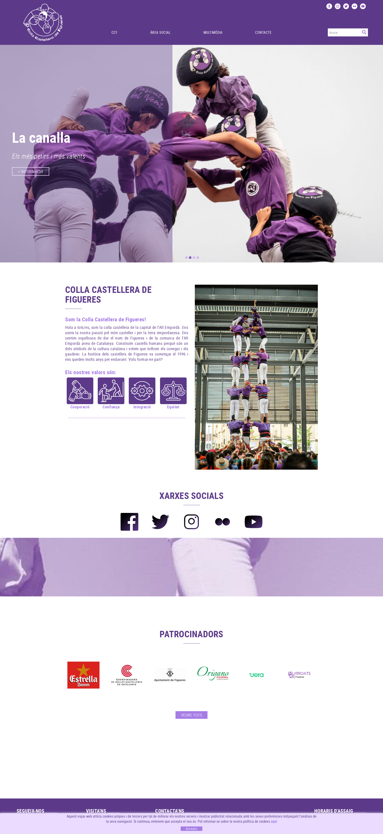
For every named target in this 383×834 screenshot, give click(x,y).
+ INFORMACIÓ (30, 175)
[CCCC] (127, 675)
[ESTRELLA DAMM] (83, 675)
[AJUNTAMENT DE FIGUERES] (170, 675)
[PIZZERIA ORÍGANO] (213, 675)
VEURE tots (191, 715)
